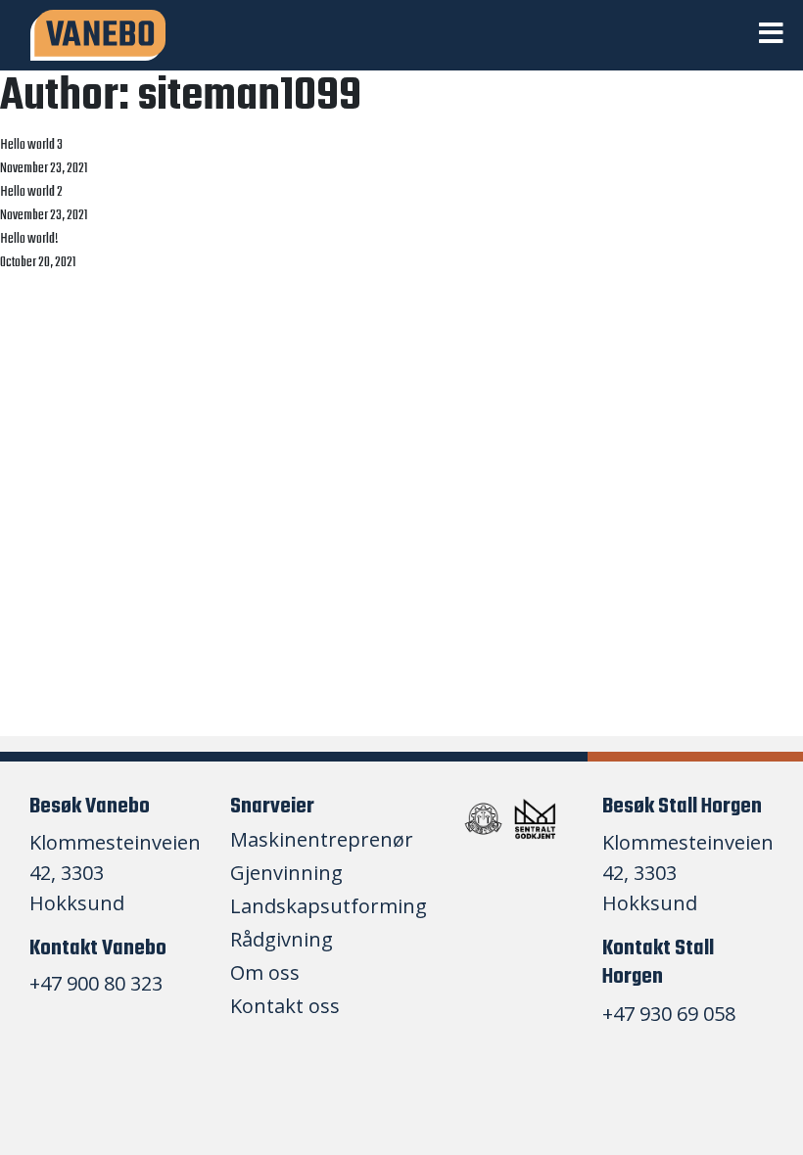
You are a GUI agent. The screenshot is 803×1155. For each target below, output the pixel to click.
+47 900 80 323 (96, 983)
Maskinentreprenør (321, 840)
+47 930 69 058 (668, 1013)
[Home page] (98, 35)
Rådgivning (281, 940)
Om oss (265, 973)
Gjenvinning (286, 873)
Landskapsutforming (328, 907)
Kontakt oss (285, 1006)
